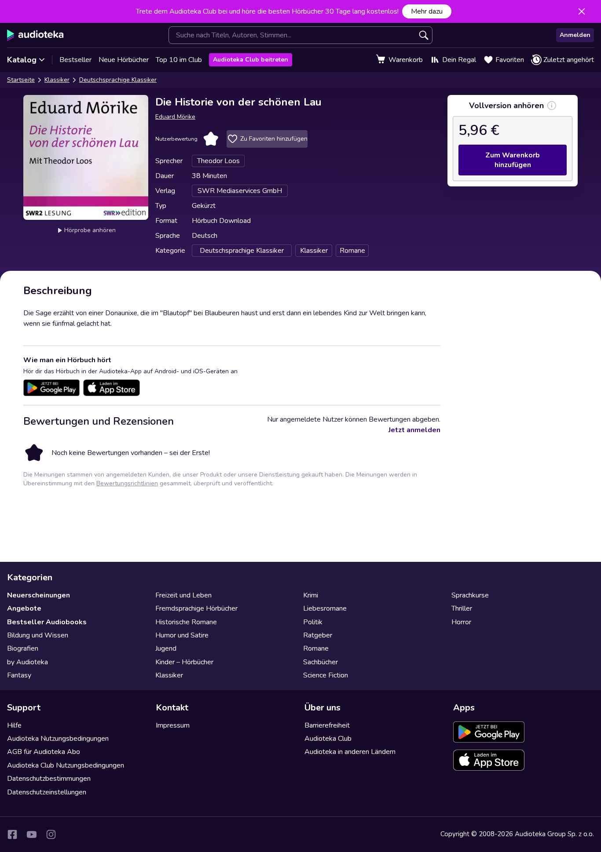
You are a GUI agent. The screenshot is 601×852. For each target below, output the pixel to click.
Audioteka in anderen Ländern (350, 752)
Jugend (165, 648)
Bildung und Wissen (37, 635)
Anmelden (575, 35)
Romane (316, 648)
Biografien (22, 648)
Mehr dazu (427, 11)
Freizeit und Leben (183, 595)
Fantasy (19, 675)
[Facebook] (12, 834)
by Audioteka (27, 662)
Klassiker (57, 80)
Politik (312, 622)
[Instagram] (51, 834)
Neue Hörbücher (124, 60)
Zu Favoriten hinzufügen (274, 139)
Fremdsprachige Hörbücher (196, 608)
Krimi (310, 595)
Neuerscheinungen (38, 595)
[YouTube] (31, 834)
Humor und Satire (182, 635)
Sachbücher (320, 662)
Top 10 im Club (179, 60)
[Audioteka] (35, 35)
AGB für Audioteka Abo (43, 752)
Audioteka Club (328, 738)
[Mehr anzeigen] (551, 105)
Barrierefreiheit (327, 725)
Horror (461, 622)
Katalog (22, 60)
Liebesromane (325, 608)
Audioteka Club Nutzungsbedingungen (65, 765)
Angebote (24, 608)
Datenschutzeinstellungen (46, 792)
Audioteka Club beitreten (250, 59)
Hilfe (14, 725)
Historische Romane (186, 622)
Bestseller (75, 60)
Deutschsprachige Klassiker (118, 80)
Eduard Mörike (175, 117)
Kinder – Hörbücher (184, 662)
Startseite (21, 80)
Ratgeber (317, 635)
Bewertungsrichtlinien (127, 483)
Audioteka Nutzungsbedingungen (58, 738)
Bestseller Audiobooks (47, 622)
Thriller (461, 608)
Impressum (173, 725)
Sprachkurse (470, 595)
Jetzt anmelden (414, 430)
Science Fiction (325, 675)
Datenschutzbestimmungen (49, 778)
